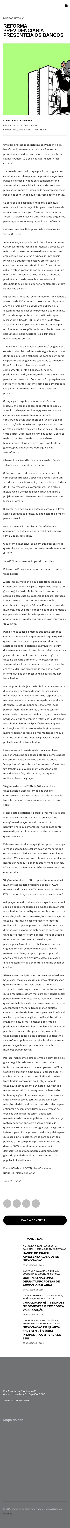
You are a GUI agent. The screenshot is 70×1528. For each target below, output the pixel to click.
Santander (9, 1469)
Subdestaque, (31, 1274)
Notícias (19, 18)
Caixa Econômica (13, 1462)
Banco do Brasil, (33, 1246)
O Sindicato (10, 1432)
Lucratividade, (54, 1296)
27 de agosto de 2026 (33, 1290)
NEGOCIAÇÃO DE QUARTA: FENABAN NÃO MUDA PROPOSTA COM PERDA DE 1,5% (42, 1333)
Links (6, 1483)
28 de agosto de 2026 (33, 1265)
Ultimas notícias (56, 1249)
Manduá (7, 1513)
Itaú (5, 1465)
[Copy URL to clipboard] (36, 1203)
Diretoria (8, 1435)
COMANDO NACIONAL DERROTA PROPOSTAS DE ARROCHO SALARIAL (41, 1281)
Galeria (7, 1479)
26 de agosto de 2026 (33, 1343)
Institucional (10, 1429)
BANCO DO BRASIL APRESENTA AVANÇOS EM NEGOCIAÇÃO (41, 1256)
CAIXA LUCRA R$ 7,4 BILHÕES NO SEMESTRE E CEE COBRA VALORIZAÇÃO (43, 1306)
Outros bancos (11, 1472)
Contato (8, 1489)
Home (6, 1426)
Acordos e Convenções (16, 1439)
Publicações (10, 1486)
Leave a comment (33, 1220)
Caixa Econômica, (34, 1296)
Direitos (8, 18)
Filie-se (7, 1445)
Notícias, (40, 1249)
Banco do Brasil (12, 1456)
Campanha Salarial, (35, 1271)
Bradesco (8, 1459)
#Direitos (15, 1180)
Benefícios (9, 1442)
